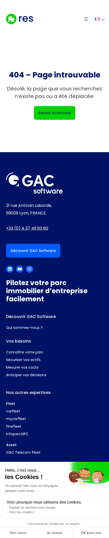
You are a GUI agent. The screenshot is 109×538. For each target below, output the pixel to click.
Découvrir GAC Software (33, 250)
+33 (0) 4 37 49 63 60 (27, 228)
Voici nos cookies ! (21, 512)
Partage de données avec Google (32, 507)
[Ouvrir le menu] (86, 19)
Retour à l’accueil (55, 112)
